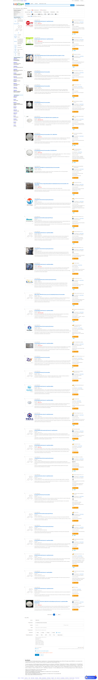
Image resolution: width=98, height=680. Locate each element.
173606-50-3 (15, 66)
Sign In (22, 0)
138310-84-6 (19, 18)
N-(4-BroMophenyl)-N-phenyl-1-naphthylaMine (43, 572)
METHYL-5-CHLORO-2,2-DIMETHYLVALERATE (17, 91)
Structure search (41, 3)
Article (45, 3)
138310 (22, 8)
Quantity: (31, 625)
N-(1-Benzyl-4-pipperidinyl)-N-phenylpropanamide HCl (18, 74)
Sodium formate (16, 100)
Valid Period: (31, 632)
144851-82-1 (15, 58)
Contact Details (81, 39)
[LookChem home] (18, 4)
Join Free (25, 0)
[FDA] (75, 461)
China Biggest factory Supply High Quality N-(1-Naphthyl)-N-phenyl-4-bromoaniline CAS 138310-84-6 (51, 184)
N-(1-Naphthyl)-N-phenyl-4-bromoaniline (42, 86)
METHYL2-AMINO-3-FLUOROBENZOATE (16, 60)
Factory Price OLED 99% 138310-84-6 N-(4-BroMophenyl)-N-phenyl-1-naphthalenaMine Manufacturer (51, 602)
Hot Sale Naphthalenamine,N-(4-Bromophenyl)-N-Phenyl (45, 279)
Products (27, 3)
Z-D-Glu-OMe (15, 88)
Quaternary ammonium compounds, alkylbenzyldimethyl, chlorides (18, 104)
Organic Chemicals (17, 12)
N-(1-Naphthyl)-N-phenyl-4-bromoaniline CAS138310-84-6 (45, 150)
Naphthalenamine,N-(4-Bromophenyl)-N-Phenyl (43, 217)
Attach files (37, 648)
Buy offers (36, 3)
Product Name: (31, 622)
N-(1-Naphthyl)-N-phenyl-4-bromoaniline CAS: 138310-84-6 (45, 134)
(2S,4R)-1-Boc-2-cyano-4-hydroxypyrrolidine (17, 64)
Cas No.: (31, 620)
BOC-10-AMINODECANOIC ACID (18, 67)
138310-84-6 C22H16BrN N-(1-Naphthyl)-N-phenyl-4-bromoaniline (47, 167)
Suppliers (32, 3)
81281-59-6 (15, 76)
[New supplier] (38, 16)
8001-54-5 (15, 102)
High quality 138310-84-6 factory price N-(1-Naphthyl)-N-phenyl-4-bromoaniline (49, 294)
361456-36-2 (15, 69)
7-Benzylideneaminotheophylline (18, 77)
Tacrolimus (15, 97)
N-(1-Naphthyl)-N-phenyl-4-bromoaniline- (42, 102)
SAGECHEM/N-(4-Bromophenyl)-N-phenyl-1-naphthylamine (45, 430)
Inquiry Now (76, 32)
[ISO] (73, 25)
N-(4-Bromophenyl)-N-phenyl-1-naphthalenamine (43, 21)
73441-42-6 (15, 90)
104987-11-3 (15, 96)
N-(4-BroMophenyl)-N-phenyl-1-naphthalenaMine (43, 232)
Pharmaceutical (18, 8)
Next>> (59, 614)
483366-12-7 (15, 62)
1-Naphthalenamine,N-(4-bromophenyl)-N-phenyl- (44, 199)
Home (73, 0)
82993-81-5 (15, 83)
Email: (32, 627)
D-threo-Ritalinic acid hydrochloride (16, 85)
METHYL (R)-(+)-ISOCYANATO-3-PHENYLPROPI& (18, 70)
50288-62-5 (15, 79)
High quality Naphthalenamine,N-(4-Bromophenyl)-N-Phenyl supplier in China (49, 55)
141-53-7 (15, 99)
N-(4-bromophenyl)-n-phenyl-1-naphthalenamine (43, 414)
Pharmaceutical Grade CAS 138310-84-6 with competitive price (46, 117)
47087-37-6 (15, 87)
